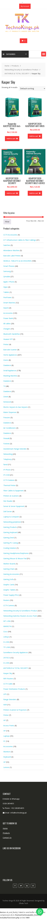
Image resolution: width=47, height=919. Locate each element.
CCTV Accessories (10, 235)
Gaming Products (10, 527)
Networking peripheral (12, 522)
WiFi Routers (8, 678)
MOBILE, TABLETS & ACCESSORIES (17, 261)
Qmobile (6, 276)
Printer (6, 344)
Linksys (6, 637)
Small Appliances (9, 370)
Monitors (6, 751)
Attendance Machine (11, 250)
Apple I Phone (8, 282)
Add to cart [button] (11, 138)
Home (5, 828)
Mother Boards (9, 564)
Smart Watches (9, 302)
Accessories (8, 313)
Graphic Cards (8, 584)
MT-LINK (6, 621)
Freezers (6, 417)
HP (4, 720)
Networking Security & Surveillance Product (20, 611)
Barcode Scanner (10, 349)
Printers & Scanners (11, 496)
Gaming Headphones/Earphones (16, 553)
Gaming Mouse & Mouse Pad (15, 558)
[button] (43, 54)
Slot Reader (7, 501)
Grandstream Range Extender (14, 449)
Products (6, 833)
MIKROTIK (7, 626)
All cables (7, 323)
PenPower (7, 297)
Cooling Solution (9, 548)
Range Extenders (10, 699)
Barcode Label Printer (11, 255)
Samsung (7, 271)
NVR (5, 704)
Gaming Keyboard (10, 532)
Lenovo (6, 767)
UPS (5, 694)
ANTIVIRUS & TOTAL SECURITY (15, 668)
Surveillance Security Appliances (15, 652)
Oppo (5, 287)
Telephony (7, 459)
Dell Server (7, 511)
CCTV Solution (8, 480)
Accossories (8, 746)
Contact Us (7, 837)
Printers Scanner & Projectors (15, 710)
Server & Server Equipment (13, 506)
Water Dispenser (9, 412)
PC (4, 741)
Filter (7, 221)
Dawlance (7, 365)
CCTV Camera (8, 605)
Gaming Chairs (9, 569)
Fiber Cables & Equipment (13, 490)
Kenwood (7, 402)
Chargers (6, 329)
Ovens (5, 360)
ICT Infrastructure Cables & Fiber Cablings (19, 240)
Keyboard (7, 757)
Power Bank (8, 318)
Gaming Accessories (11, 574)
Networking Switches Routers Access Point (20, 616)
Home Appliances (10, 355)
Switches (6, 245)
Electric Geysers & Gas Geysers (15, 407)
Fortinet (6, 443)
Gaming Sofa (8, 579)
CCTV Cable (7, 684)
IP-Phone (7, 470)
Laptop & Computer (11, 517)
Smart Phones (8, 266)
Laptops (6, 736)
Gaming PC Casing (10, 543)
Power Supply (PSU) (11, 595)
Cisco (5, 631)
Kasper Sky (7, 673)
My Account (25, 6)
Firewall (6, 438)
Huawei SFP (8, 339)
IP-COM (6, 475)
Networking (7, 454)
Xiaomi (6, 308)
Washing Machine (10, 376)
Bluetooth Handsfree (11, 334)
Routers (6, 600)
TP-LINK (6, 647)
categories (10, 54)
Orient (5, 396)
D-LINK (6, 642)
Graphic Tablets (9, 590)
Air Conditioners (9, 428)
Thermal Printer (9, 485)
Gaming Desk (8, 537)
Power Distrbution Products (14, 689)
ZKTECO (6, 657)
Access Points (8, 725)
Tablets (6, 292)
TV (4, 386)
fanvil (5, 464)
